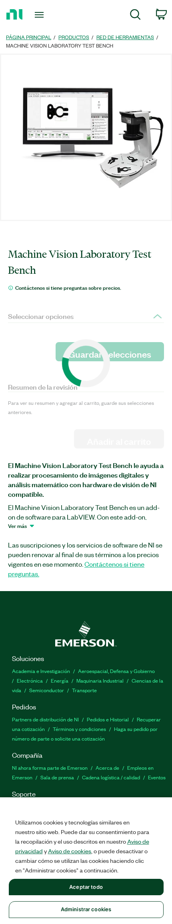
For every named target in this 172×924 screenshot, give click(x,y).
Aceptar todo (86, 887)
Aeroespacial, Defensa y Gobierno (116, 671)
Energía (59, 680)
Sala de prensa (57, 777)
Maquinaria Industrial (100, 680)
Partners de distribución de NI (45, 719)
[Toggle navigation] (41, 14)
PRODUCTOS (73, 37)
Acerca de (107, 767)
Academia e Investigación (41, 671)
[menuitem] (135, 15)
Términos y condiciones (79, 729)
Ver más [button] (17, 525)
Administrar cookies (86, 909)
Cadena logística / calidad (111, 777)
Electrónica (30, 680)
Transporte (84, 690)
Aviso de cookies (69, 851)
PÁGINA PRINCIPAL (28, 37)
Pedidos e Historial (108, 719)
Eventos (157, 777)
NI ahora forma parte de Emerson (50, 767)
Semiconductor (46, 690)
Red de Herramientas (125, 37)
